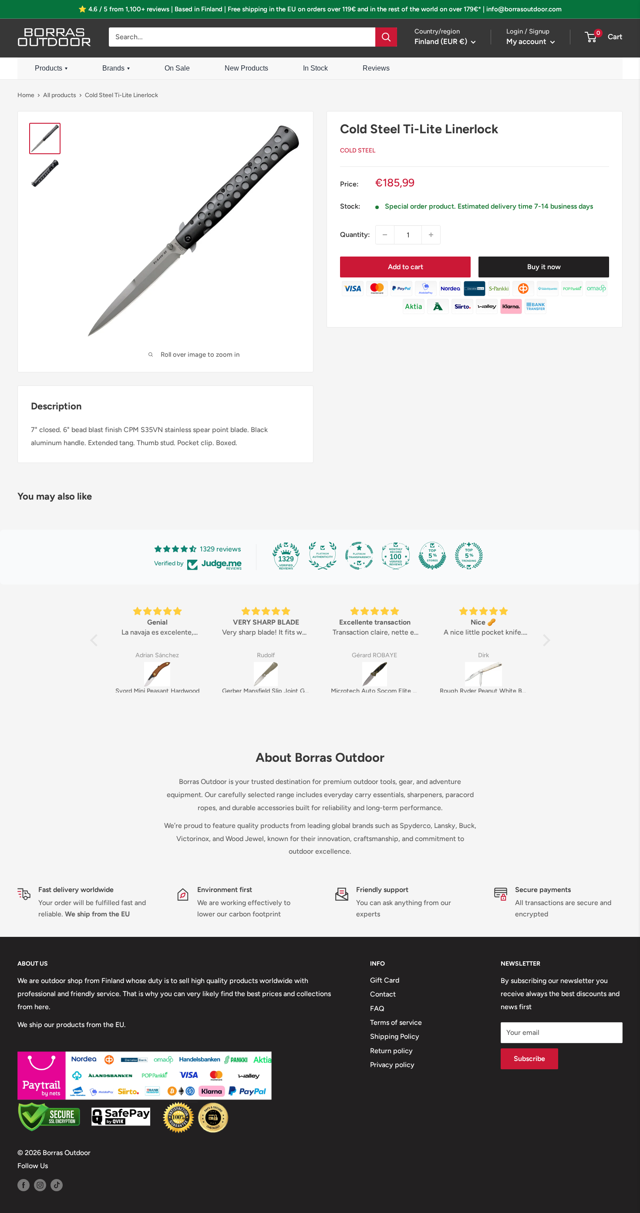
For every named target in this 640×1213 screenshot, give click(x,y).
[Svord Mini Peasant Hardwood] (157, 674)
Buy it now (544, 267)
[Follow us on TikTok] (57, 1184)
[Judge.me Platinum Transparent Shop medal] (359, 556)
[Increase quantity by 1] (431, 235)
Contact (383, 994)
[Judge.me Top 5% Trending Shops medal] (469, 556)
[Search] (386, 37)
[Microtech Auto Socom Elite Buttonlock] (375, 674)
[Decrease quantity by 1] (385, 235)
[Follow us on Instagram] (40, 1184)
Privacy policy (392, 1065)
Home (25, 95)
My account (527, 41)
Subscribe (529, 1058)
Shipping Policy (394, 1036)
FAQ (377, 1008)
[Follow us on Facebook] (23, 1184)
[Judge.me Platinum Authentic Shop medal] (323, 556)
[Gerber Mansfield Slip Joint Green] (266, 674)
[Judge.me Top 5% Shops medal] (432, 556)
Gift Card (384, 980)
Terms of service (396, 1022)
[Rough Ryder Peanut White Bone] (484, 674)
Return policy (391, 1051)
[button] (96, 640)
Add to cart (405, 267)
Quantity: (355, 235)
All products (59, 95)
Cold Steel (357, 150)
